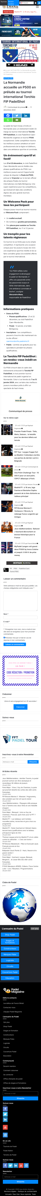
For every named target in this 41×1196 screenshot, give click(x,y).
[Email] (17, 120)
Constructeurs (8, 1035)
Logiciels (6, 1043)
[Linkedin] (26, 116)
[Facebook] (8, 116)
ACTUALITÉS (15, 70)
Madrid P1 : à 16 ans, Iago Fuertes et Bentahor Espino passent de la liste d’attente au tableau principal (25, 12)
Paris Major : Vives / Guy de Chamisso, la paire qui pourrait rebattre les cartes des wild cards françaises (19, 789)
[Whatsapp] (8, 120)
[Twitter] (17, 116)
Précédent (9, 64)
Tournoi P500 (14, 571)
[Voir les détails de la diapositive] (20, 65)
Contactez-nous (9, 1007)
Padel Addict (8, 1151)
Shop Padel (7, 1026)
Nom (6, 614)
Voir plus (6, 1022)
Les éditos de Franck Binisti (13, 1003)
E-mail (7, 622)
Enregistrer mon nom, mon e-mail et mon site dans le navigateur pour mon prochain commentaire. (20, 631)
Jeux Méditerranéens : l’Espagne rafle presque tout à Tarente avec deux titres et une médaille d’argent (19, 805)
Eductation (7, 1056)
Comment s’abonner (10, 1070)
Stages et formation (10, 1031)
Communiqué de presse (16, 107)
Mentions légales (10, 1191)
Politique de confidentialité (27, 1191)
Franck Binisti (32, 543)
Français (25, 3)
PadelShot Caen (24, 568)
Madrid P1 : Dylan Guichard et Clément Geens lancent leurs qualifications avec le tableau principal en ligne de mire (19, 830)
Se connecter (8, 1075)
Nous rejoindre (25, 1194)
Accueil (7, 70)
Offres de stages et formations (14, 1083)
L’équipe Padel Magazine (12, 1012)
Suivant (31, 64)
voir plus (34, 928)
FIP (11, 568)
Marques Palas (8, 1039)
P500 (15, 568)
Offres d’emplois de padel (12, 1079)
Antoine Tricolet (33, 484)
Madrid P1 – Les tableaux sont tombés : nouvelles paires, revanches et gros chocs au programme (19, 821)
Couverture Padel (9, 1052)
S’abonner (20, 707)
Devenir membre (11, 3)
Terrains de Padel (9, 1155)
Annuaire (8, 1194)
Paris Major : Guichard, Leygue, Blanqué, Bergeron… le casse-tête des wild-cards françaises (17, 859)
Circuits (6, 1047)
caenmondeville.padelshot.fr (17, 341)
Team (34, 1194)
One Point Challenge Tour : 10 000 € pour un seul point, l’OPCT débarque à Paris (26, 476)
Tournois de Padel (10, 1146)
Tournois (4, 1)
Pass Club (16, 1194)
